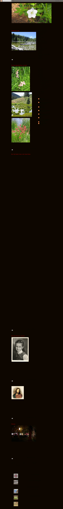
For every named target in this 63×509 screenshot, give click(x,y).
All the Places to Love (31, 7)
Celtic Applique (41, 33)
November (42, 91)
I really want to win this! (43, 111)
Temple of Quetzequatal (35, 480)
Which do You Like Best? (35, 502)
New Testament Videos (42, 48)
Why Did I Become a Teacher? (18, 336)
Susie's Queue (42, 107)
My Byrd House (42, 98)
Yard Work (40, 58)
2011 (40, 71)
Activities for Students (42, 31)
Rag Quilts (35, 489)
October (42, 93)
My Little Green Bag (35, 496)
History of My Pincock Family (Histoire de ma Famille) (45, 120)
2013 (40, 68)
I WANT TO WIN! (42, 107)
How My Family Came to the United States (20, 154)
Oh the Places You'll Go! (33, 487)
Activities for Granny (41, 30)
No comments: (33, 148)
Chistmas (13, 424)
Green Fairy (42, 117)
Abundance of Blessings (43, 115)
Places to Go (40, 50)
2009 (40, 74)
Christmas (40, 34)
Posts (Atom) (18, 465)
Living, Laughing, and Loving (45, 114)
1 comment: (32, 58)
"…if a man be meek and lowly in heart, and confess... (45, 87)
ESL (39, 36)
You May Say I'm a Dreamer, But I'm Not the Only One (45, 103)
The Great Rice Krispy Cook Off (43, 54)
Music (39, 47)
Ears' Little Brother (43, 123)
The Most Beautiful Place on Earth (19, 65)
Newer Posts (13, 462)
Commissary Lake (15, 30)
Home (24, 462)
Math (39, 45)
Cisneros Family (42, 121)
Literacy (39, 44)
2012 (40, 70)
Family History (40, 37)
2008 (40, 76)
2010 (40, 73)
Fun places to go (41, 40)
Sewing (39, 52)
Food (39, 38)
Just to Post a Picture (43, 104)
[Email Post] (12, 59)
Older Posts (34, 462)
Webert (39, 56)
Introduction (41, 124)
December (42, 77)
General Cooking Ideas (42, 41)
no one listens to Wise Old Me (45, 110)
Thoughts (39, 55)
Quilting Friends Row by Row (44, 99)
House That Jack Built (42, 43)
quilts (39, 51)
